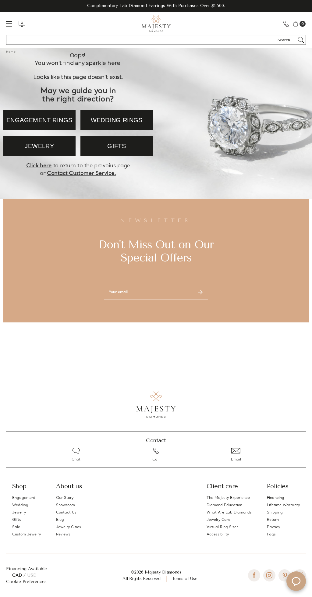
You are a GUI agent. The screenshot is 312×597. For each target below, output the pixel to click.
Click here (39, 166)
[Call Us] (286, 23)
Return (273, 520)
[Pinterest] (284, 575)
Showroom (65, 505)
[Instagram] (269, 575)
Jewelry (19, 512)
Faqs (271, 534)
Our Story (64, 498)
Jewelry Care (218, 520)
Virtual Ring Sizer (222, 527)
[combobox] (286, 39)
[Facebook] (254, 575)
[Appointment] (22, 23)
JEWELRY (39, 146)
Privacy (273, 527)
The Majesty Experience (228, 498)
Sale (16, 527)
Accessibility (218, 534)
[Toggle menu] (12, 23)
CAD (17, 575)
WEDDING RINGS (117, 120)
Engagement (23, 498)
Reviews (63, 534)
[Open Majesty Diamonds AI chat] (296, 581)
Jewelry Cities (68, 527)
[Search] (301, 40)
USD (32, 575)
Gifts (16, 520)
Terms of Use (184, 578)
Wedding (20, 505)
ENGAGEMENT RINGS (39, 120)
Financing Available (26, 568)
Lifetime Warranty (283, 505)
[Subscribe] (200, 292)
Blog (60, 520)
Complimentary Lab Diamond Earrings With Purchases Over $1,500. (156, 5)
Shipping (275, 512)
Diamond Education (224, 505)
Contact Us (66, 512)
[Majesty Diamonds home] (156, 23)
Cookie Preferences (26, 581)
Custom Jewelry (26, 534)
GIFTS (116, 146)
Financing (275, 498)
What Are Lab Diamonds (229, 512)
